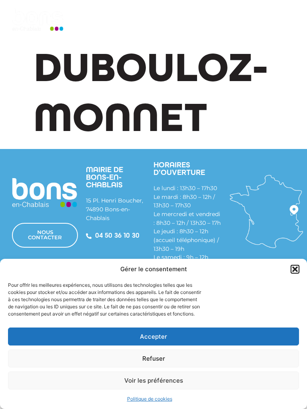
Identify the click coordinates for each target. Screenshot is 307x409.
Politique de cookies (149, 399)
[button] (295, 269)
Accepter (153, 336)
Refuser (153, 358)
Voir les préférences (153, 380)
